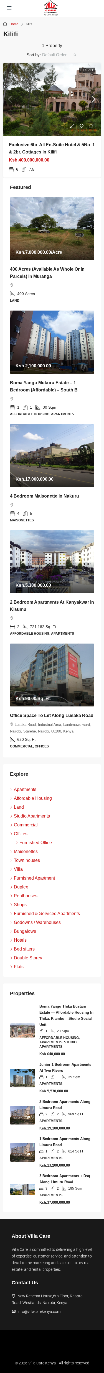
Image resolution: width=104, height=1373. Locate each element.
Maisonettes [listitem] (26, 851)
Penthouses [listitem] (25, 895)
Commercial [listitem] (26, 825)
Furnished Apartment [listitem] (34, 878)
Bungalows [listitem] (25, 931)
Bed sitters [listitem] (24, 949)
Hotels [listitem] (20, 940)
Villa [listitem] (18, 869)
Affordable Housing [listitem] (33, 798)
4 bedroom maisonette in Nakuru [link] (44, 496)
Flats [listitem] (19, 966)
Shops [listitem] (20, 904)
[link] (52, 99)
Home (14, 24)
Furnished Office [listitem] (35, 842)
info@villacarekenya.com (38, 1311)
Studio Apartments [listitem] (32, 816)
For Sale (87, 69)
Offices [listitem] (20, 833)
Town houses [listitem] (27, 860)
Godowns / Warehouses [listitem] (37, 922)
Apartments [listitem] (25, 789)
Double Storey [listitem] (28, 958)
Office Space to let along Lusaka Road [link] (51, 715)
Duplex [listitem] (21, 887)
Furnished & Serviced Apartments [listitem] (47, 913)
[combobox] (59, 55)
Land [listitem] (19, 807)
